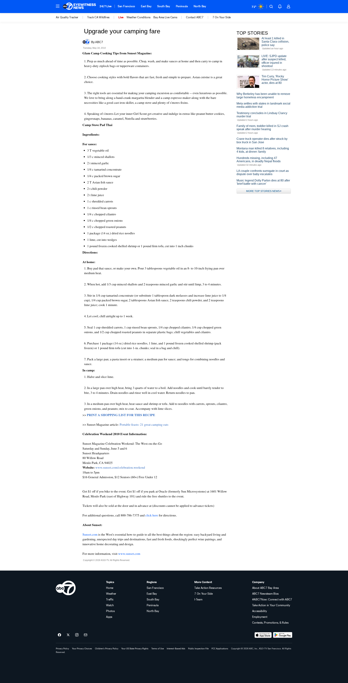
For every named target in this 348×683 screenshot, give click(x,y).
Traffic (110, 599)
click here (151, 515)
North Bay (200, 6)
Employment (259, 616)
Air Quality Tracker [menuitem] (67, 17)
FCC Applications (220, 649)
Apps (109, 616)
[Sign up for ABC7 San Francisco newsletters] (85, 635)
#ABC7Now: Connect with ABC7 (272, 599)
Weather (111, 593)
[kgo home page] (66, 588)
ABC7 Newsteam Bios (265, 593)
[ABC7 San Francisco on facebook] (59, 635)
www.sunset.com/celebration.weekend (120, 467)
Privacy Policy (62, 649)
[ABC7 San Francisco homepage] (79, 7)
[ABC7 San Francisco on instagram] (76, 635)
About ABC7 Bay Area (265, 587)
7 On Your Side (203, 593)
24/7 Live (106, 6)
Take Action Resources (207, 587)
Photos (110, 611)
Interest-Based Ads (176, 649)
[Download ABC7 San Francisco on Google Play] (282, 635)
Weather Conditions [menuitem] (138, 17)
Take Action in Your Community (271, 605)
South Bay (163, 6)
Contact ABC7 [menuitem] (194, 17)
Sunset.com (90, 534)
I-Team (198, 599)
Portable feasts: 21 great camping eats (144, 424)
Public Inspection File (198, 649)
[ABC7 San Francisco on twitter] (68, 635)
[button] (57, 6)
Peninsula (182, 6)
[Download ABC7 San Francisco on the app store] (263, 635)
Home (109, 587)
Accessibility (259, 611)
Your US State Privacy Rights (134, 649)
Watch (110, 605)
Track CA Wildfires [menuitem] (98, 17)
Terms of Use (157, 649)
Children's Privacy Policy (106, 649)
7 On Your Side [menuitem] (221, 17)
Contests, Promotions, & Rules (270, 622)
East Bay (146, 6)
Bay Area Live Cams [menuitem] (165, 17)
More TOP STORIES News (263, 191)
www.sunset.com (129, 553)
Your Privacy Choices (82, 649)
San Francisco (126, 6)
